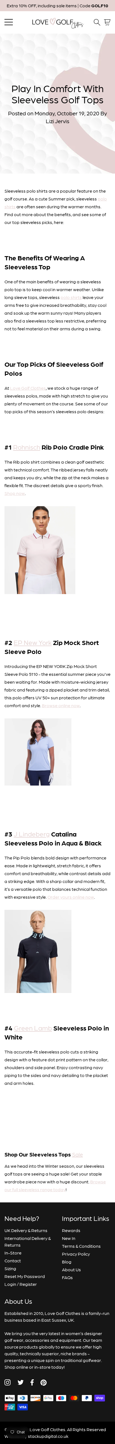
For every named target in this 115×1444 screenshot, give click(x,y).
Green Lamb (33, 1028)
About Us (71, 1269)
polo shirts (71, 297)
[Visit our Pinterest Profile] (43, 1382)
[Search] (97, 22)
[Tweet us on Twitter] (20, 1382)
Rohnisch (26, 447)
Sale (77, 1154)
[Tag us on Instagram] (7, 1382)
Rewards (71, 1230)
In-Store (12, 1252)
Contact (12, 1260)
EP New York (33, 642)
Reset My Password (24, 1276)
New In (68, 1238)
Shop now (14, 493)
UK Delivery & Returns (25, 1230)
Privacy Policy (76, 1253)
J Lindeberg (32, 834)
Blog (66, 1261)
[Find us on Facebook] (32, 1382)
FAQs (67, 1277)
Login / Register (20, 1284)
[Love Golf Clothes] (57, 22)
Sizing (10, 1268)
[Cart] (107, 22)
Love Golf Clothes (28, 388)
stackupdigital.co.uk (48, 1436)
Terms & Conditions (81, 1246)
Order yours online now (70, 896)
